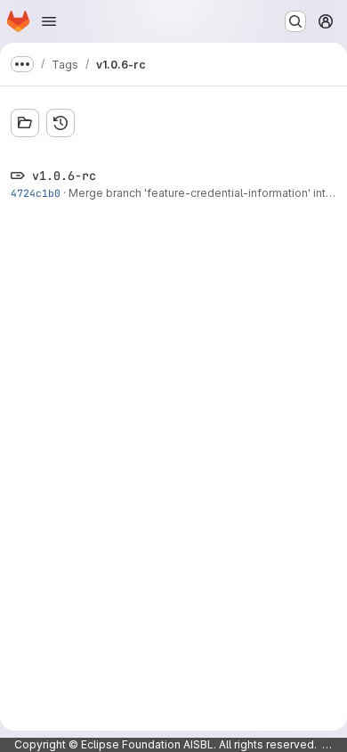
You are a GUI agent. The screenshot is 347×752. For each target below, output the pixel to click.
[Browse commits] (60, 123)
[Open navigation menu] (49, 21)
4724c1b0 (36, 193)
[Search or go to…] (295, 21)
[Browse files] (25, 123)
